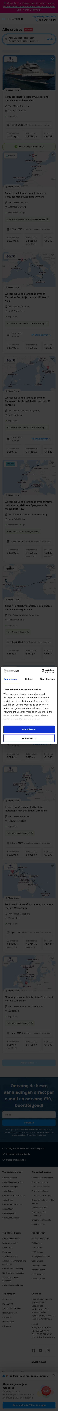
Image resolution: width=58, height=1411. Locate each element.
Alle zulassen (29, 729)
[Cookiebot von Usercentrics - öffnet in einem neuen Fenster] (42, 671)
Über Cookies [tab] (47, 679)
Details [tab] (28, 679)
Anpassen (27, 738)
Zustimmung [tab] (10, 679)
